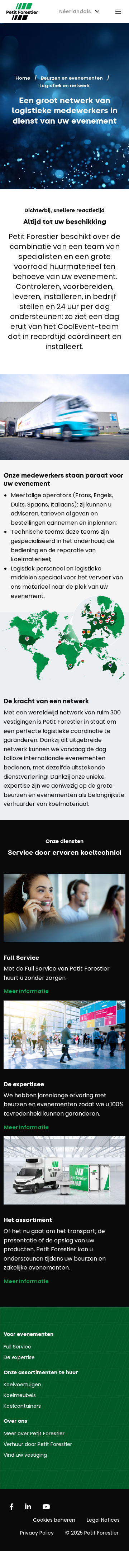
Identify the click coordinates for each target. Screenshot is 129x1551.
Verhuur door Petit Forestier (38, 1444)
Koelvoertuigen (22, 1384)
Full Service (17, 1346)
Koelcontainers (22, 1406)
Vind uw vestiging (25, 1454)
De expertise (19, 1357)
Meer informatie (26, 991)
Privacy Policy (37, 1532)
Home (22, 78)
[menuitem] (77, 12)
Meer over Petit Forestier (34, 1433)
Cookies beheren (54, 1519)
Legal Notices (103, 1519)
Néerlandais (75, 11)
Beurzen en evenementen (72, 78)
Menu (118, 11)
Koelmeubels (20, 1395)
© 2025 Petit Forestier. (92, 1532)
